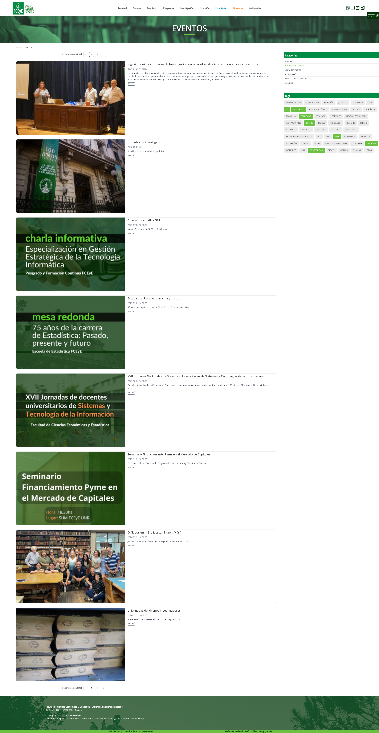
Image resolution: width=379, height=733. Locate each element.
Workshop (291, 150)
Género (363, 123)
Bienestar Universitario (336, 143)
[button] (373, 15)
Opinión (344, 150)
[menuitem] (122, 8)
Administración (339, 109)
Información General (294, 65)
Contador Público (293, 69)
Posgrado (321, 116)
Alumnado (289, 61)
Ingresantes (349, 136)
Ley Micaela (357, 143)
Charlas (305, 143)
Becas (317, 143)
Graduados (335, 123)
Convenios (306, 116)
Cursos (309, 123)
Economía (291, 116)
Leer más (131, 84)
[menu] (189, 8)
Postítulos (336, 116)
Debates (289, 82)
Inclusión (365, 136)
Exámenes (350, 123)
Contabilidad (316, 150)
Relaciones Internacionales (299, 136)
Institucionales (293, 123)
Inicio (18, 47)
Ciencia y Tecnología (356, 116)
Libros (369, 150)
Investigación (291, 74)
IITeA (328, 136)
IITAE (337, 136)
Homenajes (306, 130)
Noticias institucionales (296, 78)
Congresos (357, 102)
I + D (319, 136)
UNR (303, 150)
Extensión (329, 102)
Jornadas (343, 102)
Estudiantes (298, 109)
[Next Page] (103, 54)
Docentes (335, 130)
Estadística (370, 109)
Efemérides (291, 130)
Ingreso (321, 123)
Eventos (28, 47)
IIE (287, 109)
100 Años (371, 143)
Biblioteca (321, 130)
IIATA (370, 102)
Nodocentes (351, 130)
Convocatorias (293, 102)
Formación (291, 143)
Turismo (356, 109)
